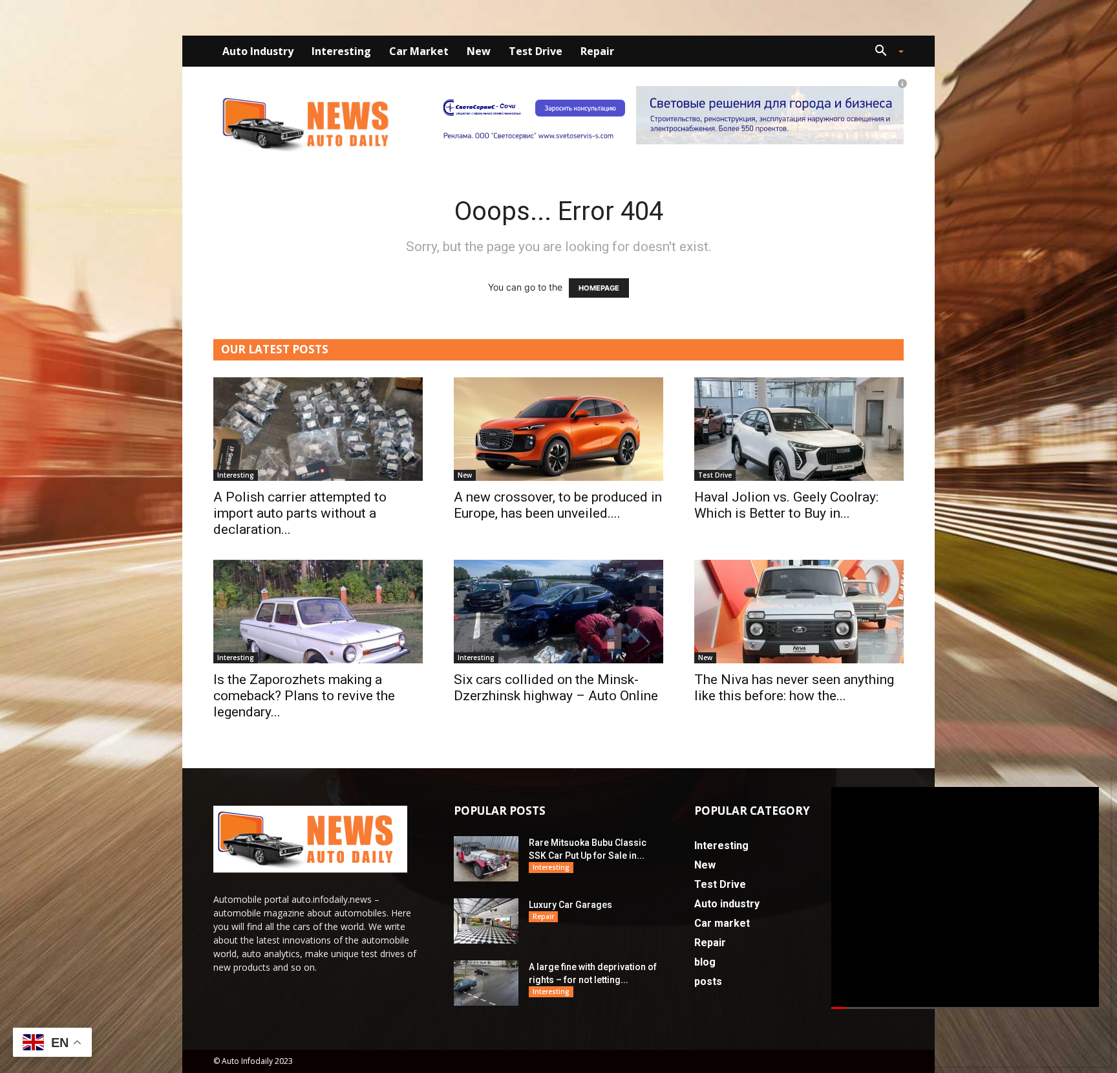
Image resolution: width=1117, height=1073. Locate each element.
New (479, 51)
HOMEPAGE (599, 288)
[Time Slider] (965, 1008)
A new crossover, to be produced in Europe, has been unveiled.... (558, 505)
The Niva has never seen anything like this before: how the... (794, 687)
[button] (884, 52)
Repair (597, 51)
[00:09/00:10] (965, 898)
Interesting (341, 51)
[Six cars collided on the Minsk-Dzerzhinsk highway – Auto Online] (558, 611)
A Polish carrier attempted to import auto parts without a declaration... (300, 513)
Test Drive (535, 51)
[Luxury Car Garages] (486, 921)
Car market (419, 51)
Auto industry (257, 51)
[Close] (1102, 792)
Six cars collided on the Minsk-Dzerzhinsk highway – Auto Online (556, 687)
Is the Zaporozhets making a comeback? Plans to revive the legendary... (304, 696)
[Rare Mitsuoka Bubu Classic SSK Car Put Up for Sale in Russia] (486, 858)
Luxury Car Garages (570, 905)
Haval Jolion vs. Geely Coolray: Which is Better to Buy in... (786, 505)
